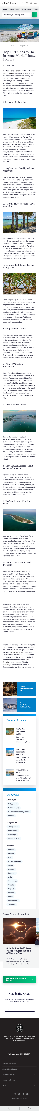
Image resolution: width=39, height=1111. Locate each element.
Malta (10, 896)
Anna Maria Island (18, 652)
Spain (10, 865)
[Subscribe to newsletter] (32, 1008)
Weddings (12, 834)
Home (13, 46)
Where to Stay (13, 807)
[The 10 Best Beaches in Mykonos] (19, 755)
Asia (10, 877)
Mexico (11, 815)
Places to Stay (14, 9)
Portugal (11, 873)
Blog (5, 9)
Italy (9, 857)
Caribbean (12, 881)
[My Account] (31, 3)
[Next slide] (37, 943)
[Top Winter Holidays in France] (19, 705)
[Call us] (9, 1108)
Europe (11, 849)
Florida (22, 654)
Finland (11, 892)
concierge (7, 664)
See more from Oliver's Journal (16, 979)
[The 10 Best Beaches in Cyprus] (19, 734)
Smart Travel (26, 9)
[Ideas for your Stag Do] (19, 689)
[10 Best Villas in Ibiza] (19, 774)
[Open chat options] (29, 1108)
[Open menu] (35, 3)
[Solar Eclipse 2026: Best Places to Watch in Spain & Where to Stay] (19, 943)
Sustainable (12, 830)
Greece (11, 869)
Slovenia (11, 904)
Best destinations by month (18, 811)
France (11, 853)
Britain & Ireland (14, 861)
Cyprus (11, 888)
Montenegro (13, 900)
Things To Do (23, 46)
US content (12, 804)
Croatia (11, 885)
